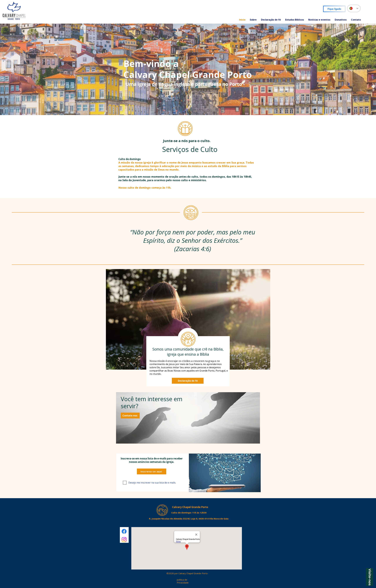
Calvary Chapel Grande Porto (190, 507)
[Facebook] (124, 531)
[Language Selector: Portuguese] (353, 8)
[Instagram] (124, 539)
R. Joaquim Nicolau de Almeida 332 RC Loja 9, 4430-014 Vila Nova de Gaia (188, 518)
